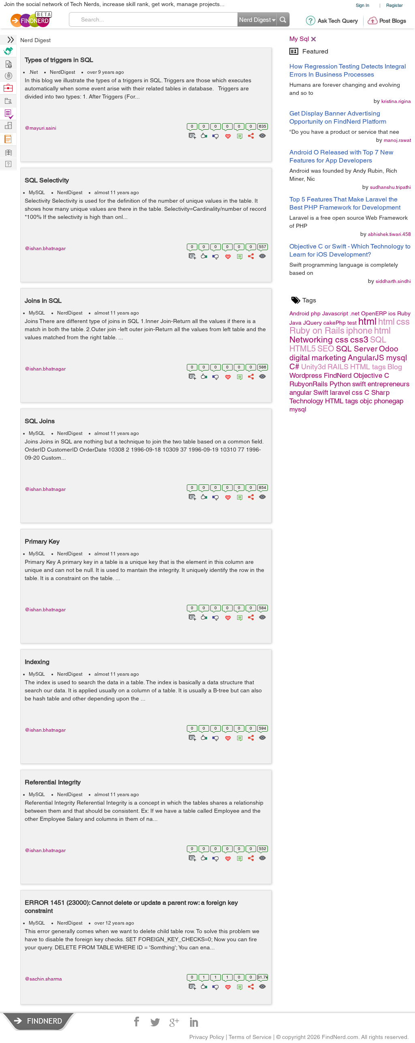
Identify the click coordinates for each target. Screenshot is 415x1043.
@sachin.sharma (43, 979)
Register (394, 5)
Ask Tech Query (338, 20)
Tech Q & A (8, 163)
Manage (8, 113)
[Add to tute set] (191, 135)
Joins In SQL (43, 300)
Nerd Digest (35, 40)
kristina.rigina (396, 101)
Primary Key (42, 541)
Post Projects (8, 63)
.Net (33, 72)
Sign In (362, 5)
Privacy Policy (206, 1037)
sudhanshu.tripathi (390, 187)
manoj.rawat (397, 140)
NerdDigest (62, 72)
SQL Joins (40, 421)
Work (8, 88)
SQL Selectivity (47, 180)
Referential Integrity (53, 782)
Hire (8, 51)
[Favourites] (227, 135)
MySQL (37, 192)
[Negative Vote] (215, 135)
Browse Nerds (8, 75)
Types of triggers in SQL (59, 60)
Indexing (37, 662)
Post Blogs (392, 20)
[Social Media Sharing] (250, 135)
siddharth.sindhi (393, 281)
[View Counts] (262, 135)
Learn (8, 139)
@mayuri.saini (40, 128)
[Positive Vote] (203, 135)
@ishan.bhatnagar (45, 248)
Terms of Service (250, 1037)
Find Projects (8, 100)
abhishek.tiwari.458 (389, 234)
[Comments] (238, 135)
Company (8, 126)
